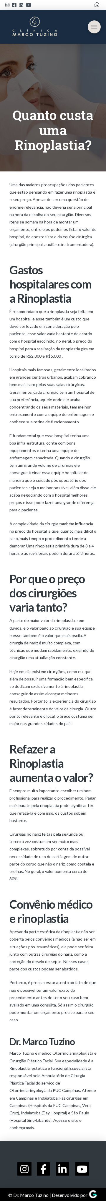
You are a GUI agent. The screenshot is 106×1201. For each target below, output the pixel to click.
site (74, 1120)
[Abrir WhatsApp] (91, 1186)
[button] (94, 26)
